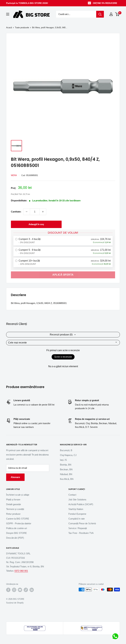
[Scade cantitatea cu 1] (26, 211)
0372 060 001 (21, 570)
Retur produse (13, 514)
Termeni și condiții (15, 509)
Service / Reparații (77, 528)
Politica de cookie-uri (16, 528)
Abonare (15, 477)
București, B (66, 450)
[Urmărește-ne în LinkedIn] (32, 590)
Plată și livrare (13, 499)
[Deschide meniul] (7, 14)
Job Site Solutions (77, 499)
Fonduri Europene (77, 514)
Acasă (9, 27)
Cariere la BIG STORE (17, 518)
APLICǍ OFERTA (63, 274)
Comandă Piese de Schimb (82, 523)
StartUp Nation (75, 509)
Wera (14, 175)
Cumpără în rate (76, 518)
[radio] (63, 240)
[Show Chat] (116, 636)
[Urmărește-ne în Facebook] (8, 590)
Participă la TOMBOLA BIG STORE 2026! (27, 3)
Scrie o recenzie (63, 356)
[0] (117, 14)
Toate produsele (22, 27)
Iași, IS (63, 460)
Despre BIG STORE (16, 533)
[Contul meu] (111, 14)
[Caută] (100, 14)
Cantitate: (16, 211)
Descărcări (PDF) (15, 537)
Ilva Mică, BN (66, 479)
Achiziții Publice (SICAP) (80, 504)
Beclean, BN (66, 469)
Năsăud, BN (66, 474)
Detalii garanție (13, 504)
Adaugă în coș (36, 224)
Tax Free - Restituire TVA (81, 533)
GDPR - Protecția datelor (18, 523)
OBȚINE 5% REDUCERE (105, 3)
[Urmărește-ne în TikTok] (26, 590)
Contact (72, 494)
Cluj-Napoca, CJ (68, 455)
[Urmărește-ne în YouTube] (20, 590)
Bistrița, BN (65, 464)
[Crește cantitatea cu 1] (43, 211)
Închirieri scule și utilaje (17, 494)
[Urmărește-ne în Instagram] (14, 590)
